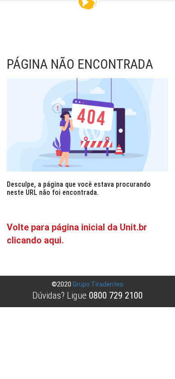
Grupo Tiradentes (98, 284)
